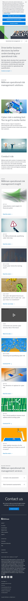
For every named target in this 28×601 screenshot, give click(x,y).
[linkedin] (5, 577)
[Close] (25, 2)
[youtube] (8, 577)
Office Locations (4, 532)
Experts (2, 534)
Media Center (4, 530)
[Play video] (14, 315)
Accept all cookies (14, 23)
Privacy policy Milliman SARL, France (6, 587)
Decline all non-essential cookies (14, 19)
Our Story (3, 525)
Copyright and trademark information (6, 583)
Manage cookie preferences (14, 16)
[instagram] (11, 577)
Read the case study (8, 304)
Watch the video (7, 334)
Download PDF (6, 363)
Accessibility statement (4, 592)
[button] (14, 203)
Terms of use (3, 585)
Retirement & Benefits (6, 543)
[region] (14, 13)
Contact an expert (5, 71)
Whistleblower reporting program (5, 590)
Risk (2, 545)
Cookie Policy (7, 13)
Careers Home (4, 552)
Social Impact (4, 527)
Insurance (3, 541)
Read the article (7, 214)
